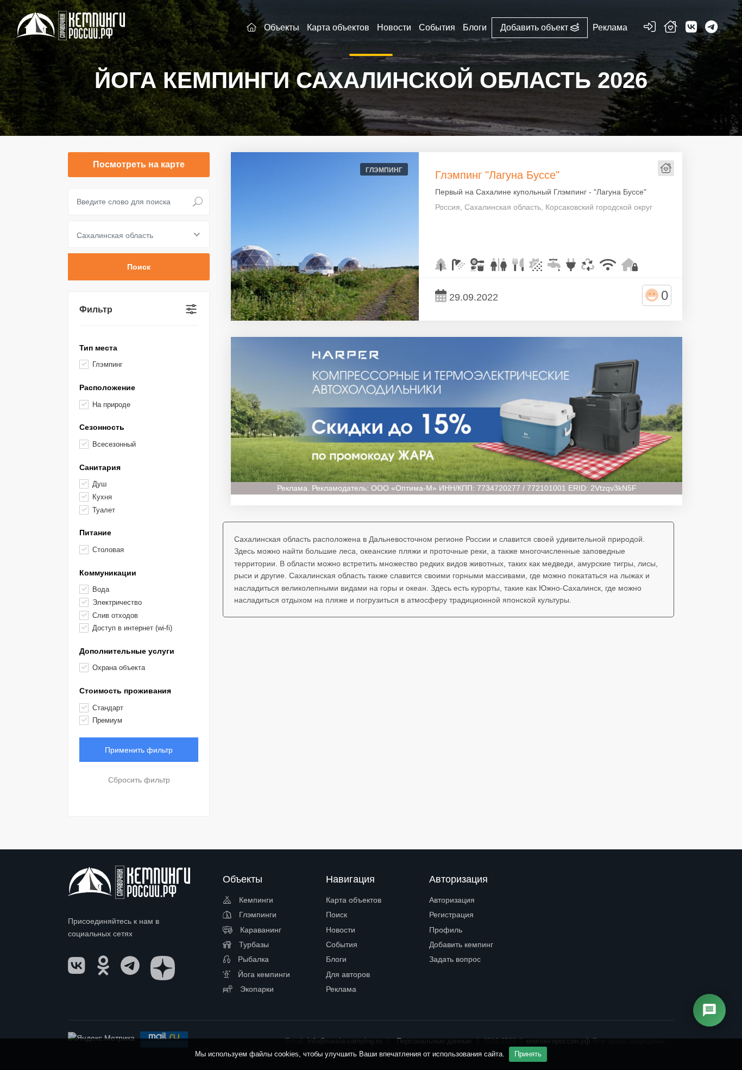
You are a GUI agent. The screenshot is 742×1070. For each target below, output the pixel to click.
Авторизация (452, 900)
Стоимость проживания (125, 690)
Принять (528, 1054)
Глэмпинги (256, 914)
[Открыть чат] (709, 1010)
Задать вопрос (455, 959)
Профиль (445, 929)
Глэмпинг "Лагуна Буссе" (497, 175)
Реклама (341, 989)
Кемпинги (255, 900)
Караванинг (259, 929)
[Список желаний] (670, 28)
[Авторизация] (650, 28)
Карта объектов (353, 900)
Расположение (107, 387)
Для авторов (348, 974)
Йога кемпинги (263, 974)
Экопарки (256, 989)
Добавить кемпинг (461, 944)
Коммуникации (107, 572)
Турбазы (253, 944)
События (341, 944)
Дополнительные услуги (126, 651)
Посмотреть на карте (139, 164)
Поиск (336, 914)
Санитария (100, 467)
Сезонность (101, 427)
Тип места (98, 347)
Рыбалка (252, 959)
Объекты (281, 27)
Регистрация (451, 914)
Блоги (336, 959)
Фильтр (95, 309)
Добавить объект (535, 27)
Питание (95, 532)
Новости (340, 929)
